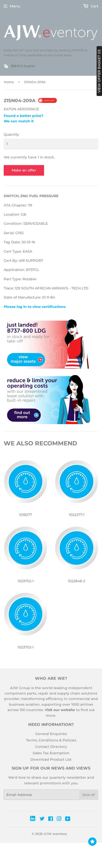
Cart (94, 6)
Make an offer (24, 170)
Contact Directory (51, 746)
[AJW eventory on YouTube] (67, 819)
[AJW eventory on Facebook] (50, 819)
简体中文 (17, 66)
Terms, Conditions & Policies (51, 740)
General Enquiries (51, 734)
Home (9, 82)
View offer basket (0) (99, 71)
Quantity (11, 134)
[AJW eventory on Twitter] (42, 819)
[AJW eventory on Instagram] (59, 819)
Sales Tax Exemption (51, 753)
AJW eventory (55, 834)
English (29, 66)
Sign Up (88, 795)
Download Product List (51, 759)
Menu (15, 6)
